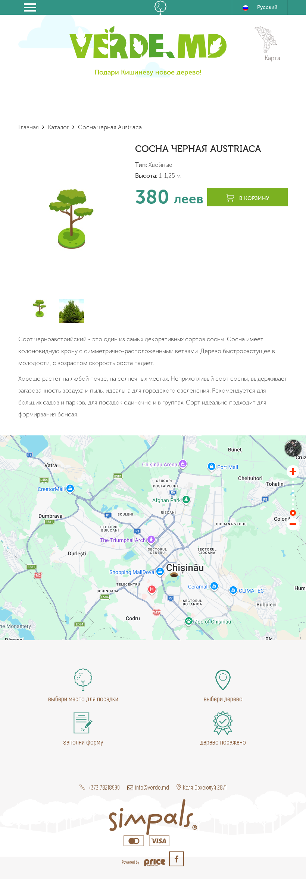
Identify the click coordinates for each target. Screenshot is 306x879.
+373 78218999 (103, 787)
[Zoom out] (293, 524)
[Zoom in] (293, 471)
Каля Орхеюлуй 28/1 (205, 787)
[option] (71, 218)
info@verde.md (152, 787)
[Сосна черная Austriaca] (174, 575)
